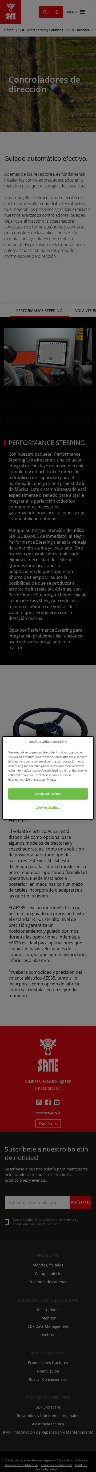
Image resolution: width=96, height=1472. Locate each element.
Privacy (52, 779)
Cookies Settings (48, 807)
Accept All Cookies (48, 794)
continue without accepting (48, 741)
